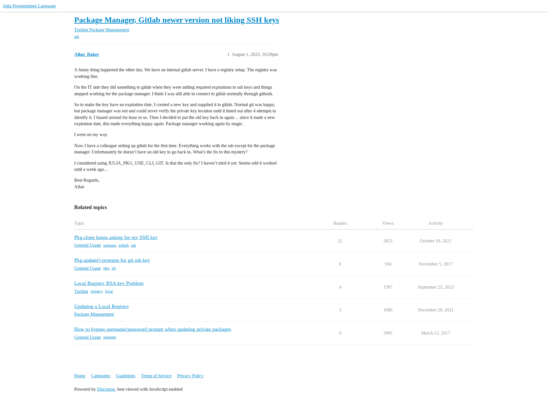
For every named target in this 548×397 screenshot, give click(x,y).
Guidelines (125, 375)
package (109, 245)
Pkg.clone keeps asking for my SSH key (116, 237)
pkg (106, 268)
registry (96, 291)
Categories (100, 375)
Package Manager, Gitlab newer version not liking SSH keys (176, 19)
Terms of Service (156, 375)
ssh (76, 37)
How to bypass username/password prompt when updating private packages (152, 329)
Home (79, 375)
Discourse (106, 389)
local (109, 291)
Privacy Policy (190, 375)
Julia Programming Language (29, 5)
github (123, 245)
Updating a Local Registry (101, 306)
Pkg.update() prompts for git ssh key (112, 260)
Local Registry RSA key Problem (109, 283)
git (114, 268)
